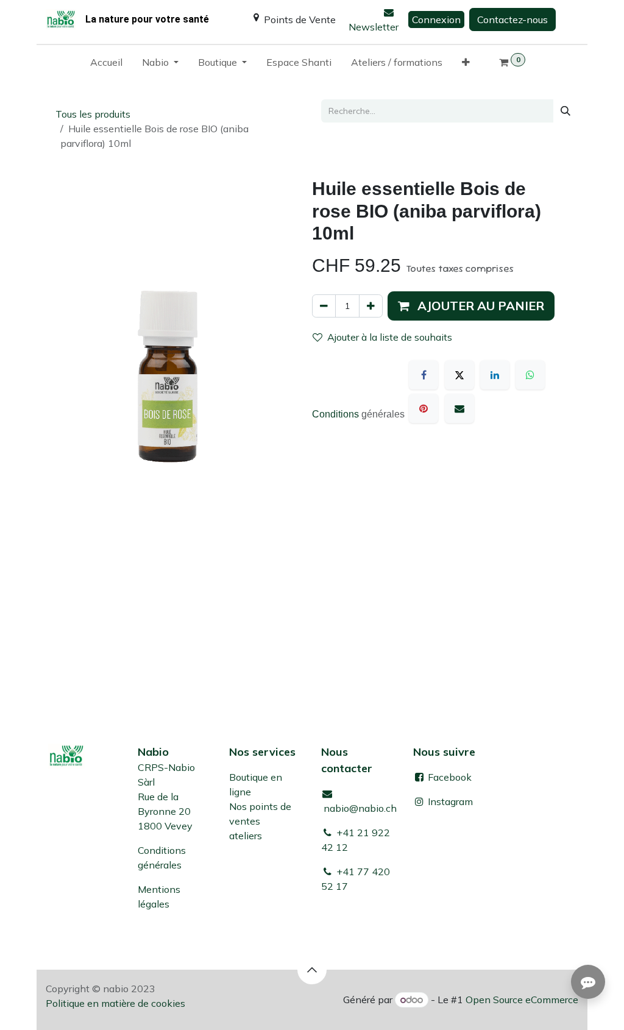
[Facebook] (423, 374)
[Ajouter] (371, 306)
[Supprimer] (324, 306)
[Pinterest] (423, 408)
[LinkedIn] (494, 374)
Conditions (336, 414)
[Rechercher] (565, 111)
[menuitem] (106, 64)
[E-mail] (459, 408)
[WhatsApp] (530, 374)
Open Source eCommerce (522, 999)
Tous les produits (92, 114)
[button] (471, 306)
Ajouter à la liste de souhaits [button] (389, 337)
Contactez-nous (512, 19)
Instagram (450, 801)
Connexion (436, 19)
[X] (459, 374)
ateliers (245, 835)
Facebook (448, 777)
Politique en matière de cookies (115, 1003)
